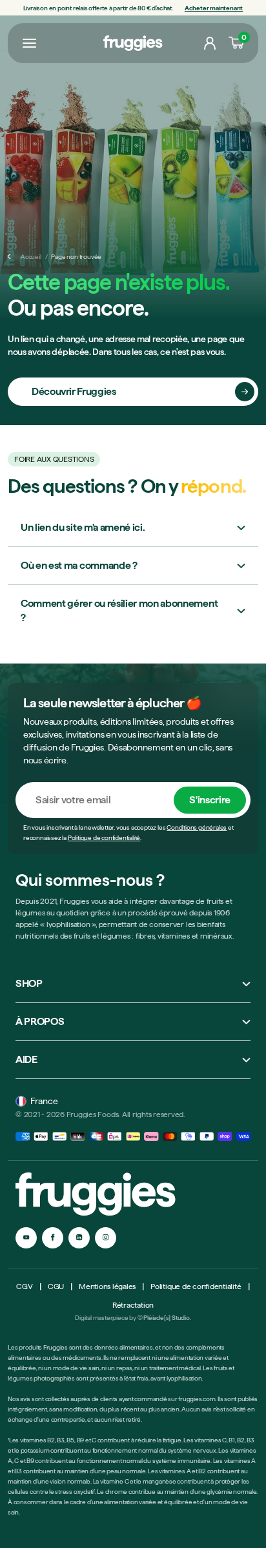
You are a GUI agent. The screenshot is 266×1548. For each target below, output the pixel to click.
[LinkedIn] (79, 1237)
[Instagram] (105, 1237)
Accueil (31, 256)
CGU (56, 1286)
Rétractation (133, 1305)
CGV (24, 1286)
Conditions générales (197, 827)
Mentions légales (107, 1286)
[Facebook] (52, 1237)
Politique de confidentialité (104, 837)
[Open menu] (29, 43)
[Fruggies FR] (132, 43)
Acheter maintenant (214, 8)
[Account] (209, 43)
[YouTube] (26, 1237)
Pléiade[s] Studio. (166, 1317)
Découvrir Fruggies (74, 391)
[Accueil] (10, 256)
